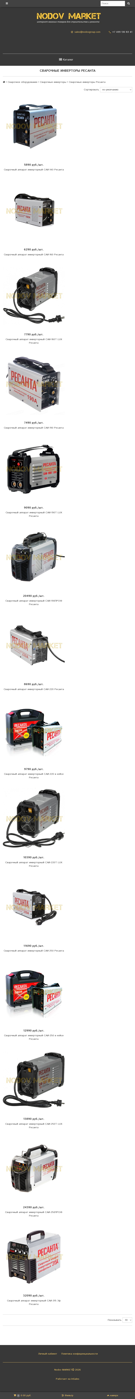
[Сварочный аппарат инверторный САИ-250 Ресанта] (34, 907)
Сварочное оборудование (22, 82)
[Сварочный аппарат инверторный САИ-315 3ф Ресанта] (34, 1257)
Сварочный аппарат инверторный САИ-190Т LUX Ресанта (34, 514)
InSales (75, 1379)
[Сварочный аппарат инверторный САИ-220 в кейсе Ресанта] (34, 730)
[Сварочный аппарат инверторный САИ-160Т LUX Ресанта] (34, 296)
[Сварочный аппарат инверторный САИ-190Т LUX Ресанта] (34, 469)
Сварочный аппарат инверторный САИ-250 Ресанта (34, 951)
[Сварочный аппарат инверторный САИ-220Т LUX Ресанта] (34, 819)
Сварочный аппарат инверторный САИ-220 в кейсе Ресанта (34, 775)
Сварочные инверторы (53, 82)
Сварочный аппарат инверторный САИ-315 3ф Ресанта (34, 1302)
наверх (114, 1395)
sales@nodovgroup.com (87, 32)
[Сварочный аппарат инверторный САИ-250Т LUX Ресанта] (34, 1080)
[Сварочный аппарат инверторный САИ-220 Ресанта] (34, 645)
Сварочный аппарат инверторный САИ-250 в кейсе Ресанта (34, 1037)
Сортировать (91, 89)
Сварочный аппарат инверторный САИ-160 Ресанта (34, 254)
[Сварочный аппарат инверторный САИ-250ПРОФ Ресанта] (34, 1169)
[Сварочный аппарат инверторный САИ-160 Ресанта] (34, 211)
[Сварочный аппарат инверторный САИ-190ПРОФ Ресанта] (34, 557)
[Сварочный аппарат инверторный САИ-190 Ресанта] (34, 384)
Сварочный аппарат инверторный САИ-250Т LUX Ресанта (33, 1125)
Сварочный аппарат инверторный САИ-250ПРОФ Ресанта (33, 1214)
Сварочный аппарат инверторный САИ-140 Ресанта (34, 169)
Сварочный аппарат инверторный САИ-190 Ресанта (34, 428)
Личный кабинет (47, 1354)
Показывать (114, 1320)
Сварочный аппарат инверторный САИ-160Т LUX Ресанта (34, 341)
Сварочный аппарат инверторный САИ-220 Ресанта (34, 689)
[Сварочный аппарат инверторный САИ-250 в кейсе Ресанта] (34, 992)
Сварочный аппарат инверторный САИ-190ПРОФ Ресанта (33, 602)
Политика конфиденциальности (79, 1354)
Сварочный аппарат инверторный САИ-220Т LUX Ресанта (33, 864)
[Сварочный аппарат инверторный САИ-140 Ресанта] (34, 126)
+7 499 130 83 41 (122, 32)
